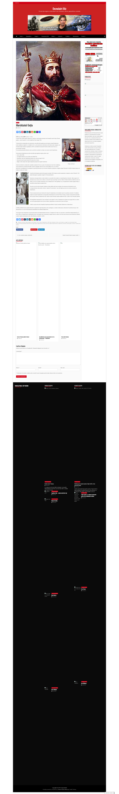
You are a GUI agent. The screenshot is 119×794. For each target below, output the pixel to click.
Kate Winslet (54, 689)
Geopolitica (28, 36)
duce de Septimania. (43, 222)
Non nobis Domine (65, 337)
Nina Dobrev (53, 595)
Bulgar (29, 222)
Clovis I (38, 222)
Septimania (60, 223)
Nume (17, 367)
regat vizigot (34, 223)
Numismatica (76, 36)
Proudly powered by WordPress (50, 789)
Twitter (27, 229)
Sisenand (64, 223)
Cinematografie (49, 386)
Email (39, 367)
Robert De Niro (54, 501)
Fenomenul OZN (45, 36)
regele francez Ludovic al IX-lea (43, 223)
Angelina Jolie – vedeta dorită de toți (59, 493)
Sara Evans (83, 589)
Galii (48, 222)
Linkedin (42, 229)
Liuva (69, 222)
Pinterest (34, 229)
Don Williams (83, 683)
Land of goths (61, 222)
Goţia (50, 222)
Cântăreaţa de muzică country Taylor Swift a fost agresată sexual (84, 484)
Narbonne (18, 223)
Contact (83, 36)
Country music (77, 481)
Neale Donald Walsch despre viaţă (70, 235)
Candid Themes (72, 789)
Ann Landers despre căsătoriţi (25, 235)
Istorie (21, 36)
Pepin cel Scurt (29, 223)
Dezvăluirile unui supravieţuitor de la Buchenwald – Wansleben (46, 337)
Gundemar (54, 222)
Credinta (67, 36)
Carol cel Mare (33, 222)
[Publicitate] (87, 79)
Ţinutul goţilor (69, 223)
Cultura (52, 36)
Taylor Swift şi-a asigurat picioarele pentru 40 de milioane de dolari (88, 495)
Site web (63, 367)
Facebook (20, 229)
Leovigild (65, 222)
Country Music (78, 386)
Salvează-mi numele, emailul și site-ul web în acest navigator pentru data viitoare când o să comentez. (39, 373)
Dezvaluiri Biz (59, 9)
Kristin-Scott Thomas (49, 484)
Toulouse (73, 223)
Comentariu (19, 351)
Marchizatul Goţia (73, 222)
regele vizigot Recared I (53, 223)
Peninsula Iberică (23, 223)
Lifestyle (60, 36)
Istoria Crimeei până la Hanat (23, 337)
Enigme (36, 36)
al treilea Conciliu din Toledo (23, 222)
